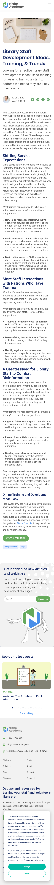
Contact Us (32, 778)
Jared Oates (18, 97)
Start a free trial (25, 523)
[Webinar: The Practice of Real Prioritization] (26, 675)
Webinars (7, 778)
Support (30, 772)
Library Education (10, 547)
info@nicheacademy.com (18, 744)
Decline (27, 874)
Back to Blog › (27, 713)
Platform (7, 760)
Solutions (7, 766)
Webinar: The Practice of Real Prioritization (22, 697)
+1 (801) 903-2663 (15, 738)
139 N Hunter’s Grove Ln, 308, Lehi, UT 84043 (27, 751)
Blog (5, 772)
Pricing (30, 760)
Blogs (23, 547)
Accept (27, 867)
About (29, 766)
